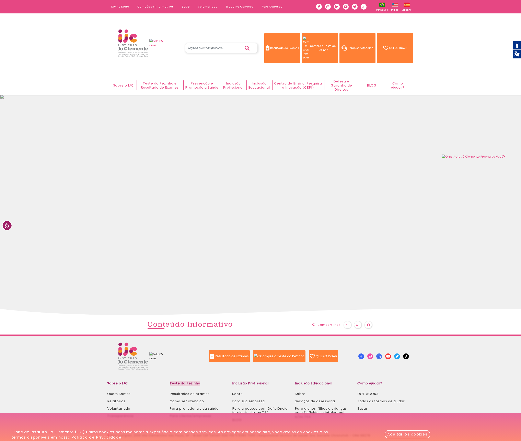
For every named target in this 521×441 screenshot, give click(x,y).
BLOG (186, 7)
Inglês (395, 9)
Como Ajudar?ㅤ (397, 85)
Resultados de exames (190, 394)
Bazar (362, 408)
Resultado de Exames (285, 49)
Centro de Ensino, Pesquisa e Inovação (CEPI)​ (298, 85)
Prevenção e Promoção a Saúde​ (202, 85)
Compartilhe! (328, 325)
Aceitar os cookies (407, 434)
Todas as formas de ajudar (381, 401)
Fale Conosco (272, 7)
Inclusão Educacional (259, 85)
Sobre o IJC (123, 85)
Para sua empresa (248, 401)
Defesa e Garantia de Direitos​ (341, 85)
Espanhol (407, 9)
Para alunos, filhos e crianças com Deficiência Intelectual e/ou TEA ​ (321, 412)
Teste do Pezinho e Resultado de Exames (160, 85)
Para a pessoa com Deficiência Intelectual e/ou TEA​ (260, 410)
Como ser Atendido (361, 49)
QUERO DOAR (401, 49)
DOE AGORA (368, 394)
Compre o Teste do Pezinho (324, 48)
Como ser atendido (187, 401)
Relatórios (116, 401)
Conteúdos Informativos (155, 7)
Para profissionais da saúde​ (194, 408)
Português (383, 9)
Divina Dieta (120, 7)
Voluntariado (208, 7)
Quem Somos (119, 394)
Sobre (237, 394)
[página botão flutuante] (472, 156)
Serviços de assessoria (315, 401)
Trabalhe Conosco (240, 7)
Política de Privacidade (96, 437)
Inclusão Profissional (233, 85)
